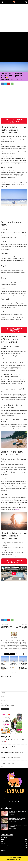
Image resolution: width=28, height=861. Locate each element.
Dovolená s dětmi (5, 846)
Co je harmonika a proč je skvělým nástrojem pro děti (12, 752)
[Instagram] (12, 801)
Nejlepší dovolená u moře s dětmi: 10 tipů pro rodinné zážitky (14, 665)
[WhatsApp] (12, 84)
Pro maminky (4, 837)
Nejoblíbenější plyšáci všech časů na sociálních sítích (6, 627)
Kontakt (19, 857)
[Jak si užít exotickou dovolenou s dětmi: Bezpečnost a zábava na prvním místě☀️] (5, 659)
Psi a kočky (3, 850)
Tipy (2, 841)
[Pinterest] (8, 84)
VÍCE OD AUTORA (19, 654)
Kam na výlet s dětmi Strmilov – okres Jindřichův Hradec (21, 627)
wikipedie (17, 509)
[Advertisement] (14, 18)
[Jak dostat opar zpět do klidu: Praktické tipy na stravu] (4, 813)
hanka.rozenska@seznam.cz (17, 798)
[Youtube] (18, 801)
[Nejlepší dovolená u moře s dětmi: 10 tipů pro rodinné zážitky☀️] (14, 659)
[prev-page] (13, 672)
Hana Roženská (5, 79)
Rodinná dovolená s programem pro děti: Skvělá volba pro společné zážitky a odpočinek (23, 666)
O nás (14, 857)
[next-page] (15, 672)
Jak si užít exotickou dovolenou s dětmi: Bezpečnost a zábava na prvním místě (5, 667)
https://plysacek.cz (14, 638)
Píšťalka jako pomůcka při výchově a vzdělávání (11, 757)
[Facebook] (2, 84)
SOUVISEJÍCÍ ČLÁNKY (10, 654)
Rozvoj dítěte (4, 844)
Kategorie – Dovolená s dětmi (7, 583)
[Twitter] (5, 84)
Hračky (2, 839)
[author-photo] (14, 634)
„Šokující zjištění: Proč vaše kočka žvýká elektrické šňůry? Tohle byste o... (17, 819)
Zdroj (2, 322)
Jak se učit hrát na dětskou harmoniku (9, 762)
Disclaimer (9, 857)
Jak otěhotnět (4, 848)
